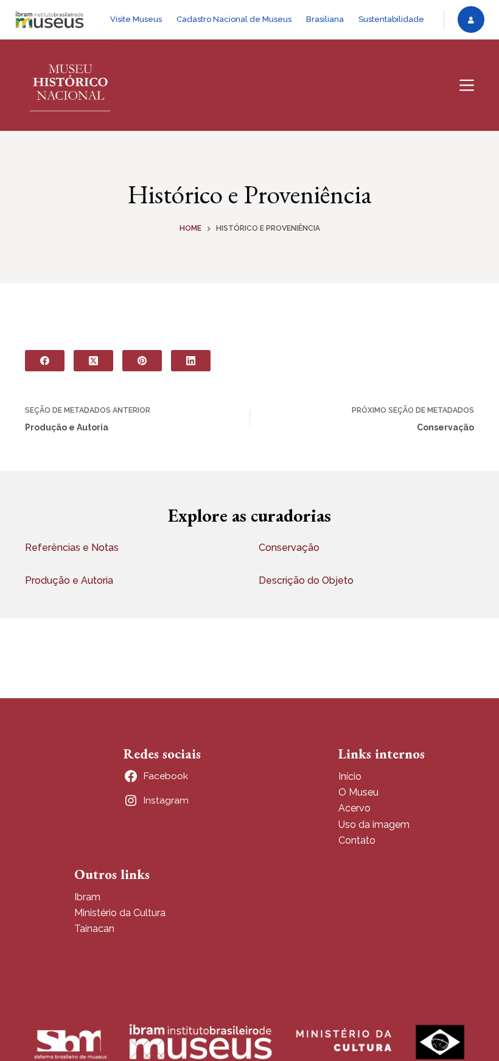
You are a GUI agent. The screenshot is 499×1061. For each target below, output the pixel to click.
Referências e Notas (72, 547)
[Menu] (466, 85)
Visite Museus (136, 19)
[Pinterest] (142, 360)
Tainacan (94, 928)
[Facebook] (45, 360)
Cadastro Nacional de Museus (233, 19)
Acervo (354, 808)
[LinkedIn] (191, 360)
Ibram (87, 897)
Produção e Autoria (69, 580)
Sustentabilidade (391, 19)
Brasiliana (325, 19)
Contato (356, 840)
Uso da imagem (374, 824)
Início (349, 776)
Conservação (289, 547)
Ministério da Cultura (120, 913)
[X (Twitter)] (93, 360)
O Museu (358, 792)
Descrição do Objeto (306, 580)
